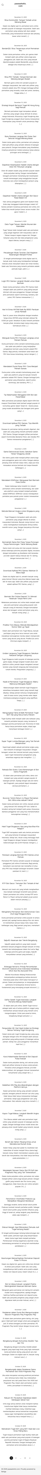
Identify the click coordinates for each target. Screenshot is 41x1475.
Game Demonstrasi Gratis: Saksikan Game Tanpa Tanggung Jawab (20, 453)
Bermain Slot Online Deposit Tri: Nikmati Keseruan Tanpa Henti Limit (20, 597)
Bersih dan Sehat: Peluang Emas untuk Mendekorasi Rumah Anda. (20, 1143)
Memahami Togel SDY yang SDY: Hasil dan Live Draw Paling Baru (20, 1430)
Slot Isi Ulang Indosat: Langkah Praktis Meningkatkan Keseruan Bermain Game (20, 1285)
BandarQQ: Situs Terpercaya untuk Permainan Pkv (20, 50)
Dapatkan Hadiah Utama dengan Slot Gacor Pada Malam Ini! (20, 197)
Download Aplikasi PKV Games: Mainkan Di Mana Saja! (20, 572)
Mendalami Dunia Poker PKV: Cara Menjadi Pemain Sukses (20, 367)
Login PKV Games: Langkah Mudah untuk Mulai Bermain (20, 282)
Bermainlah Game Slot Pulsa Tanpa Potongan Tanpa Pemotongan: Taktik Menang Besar (20, 543)
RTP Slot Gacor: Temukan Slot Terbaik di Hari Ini (20, 884)
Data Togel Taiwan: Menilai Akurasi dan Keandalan (20, 225)
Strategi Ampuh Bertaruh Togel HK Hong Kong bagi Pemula (20, 106)
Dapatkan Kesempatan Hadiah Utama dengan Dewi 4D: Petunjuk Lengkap (20, 166)
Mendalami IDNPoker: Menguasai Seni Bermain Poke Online (20, 481)
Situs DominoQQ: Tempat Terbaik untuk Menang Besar (20, 21)
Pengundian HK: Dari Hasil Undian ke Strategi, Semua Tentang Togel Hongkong (20, 1029)
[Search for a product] (2, 4)
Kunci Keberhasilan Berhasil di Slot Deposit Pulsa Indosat (20, 1058)
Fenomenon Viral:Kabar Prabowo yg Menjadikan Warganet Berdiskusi (20, 1200)
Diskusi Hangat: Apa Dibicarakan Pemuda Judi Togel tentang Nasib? (20, 1228)
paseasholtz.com (20, 4)
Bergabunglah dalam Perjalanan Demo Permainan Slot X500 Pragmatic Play (20, 1370)
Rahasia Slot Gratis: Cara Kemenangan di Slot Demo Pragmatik (20, 771)
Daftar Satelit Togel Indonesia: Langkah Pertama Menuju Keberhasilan (20, 1001)
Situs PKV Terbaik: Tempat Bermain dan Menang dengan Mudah (20, 78)
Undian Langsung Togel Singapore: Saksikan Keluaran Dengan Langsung (20, 654)
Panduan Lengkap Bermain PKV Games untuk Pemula (20, 856)
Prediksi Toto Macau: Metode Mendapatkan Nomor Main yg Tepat (20, 626)
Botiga (3, 1472)
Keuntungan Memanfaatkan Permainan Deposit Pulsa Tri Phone (20, 1259)
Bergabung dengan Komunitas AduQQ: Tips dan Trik (20, 1342)
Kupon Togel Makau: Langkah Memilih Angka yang (20, 1114)
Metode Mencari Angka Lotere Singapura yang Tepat (20, 512)
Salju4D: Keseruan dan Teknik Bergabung (20, 940)
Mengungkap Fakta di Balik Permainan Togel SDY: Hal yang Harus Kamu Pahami (20, 714)
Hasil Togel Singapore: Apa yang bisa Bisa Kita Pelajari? (20, 828)
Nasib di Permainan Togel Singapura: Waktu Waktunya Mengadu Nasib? (20, 683)
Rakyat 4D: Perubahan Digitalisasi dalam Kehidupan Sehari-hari (20, 1399)
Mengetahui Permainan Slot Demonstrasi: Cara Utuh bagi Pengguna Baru (20, 913)
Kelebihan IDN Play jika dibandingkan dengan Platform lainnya (20, 1086)
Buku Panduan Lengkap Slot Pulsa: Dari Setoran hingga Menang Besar (20, 137)
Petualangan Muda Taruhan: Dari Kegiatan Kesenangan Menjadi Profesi (20, 254)
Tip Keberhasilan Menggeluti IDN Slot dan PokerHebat (20, 396)
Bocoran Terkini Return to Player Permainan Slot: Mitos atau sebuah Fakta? (20, 799)
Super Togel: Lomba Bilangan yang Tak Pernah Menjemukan (20, 742)
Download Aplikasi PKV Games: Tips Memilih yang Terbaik (20, 424)
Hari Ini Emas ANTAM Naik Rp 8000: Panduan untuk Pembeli (20, 311)
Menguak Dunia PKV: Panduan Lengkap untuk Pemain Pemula (20, 339)
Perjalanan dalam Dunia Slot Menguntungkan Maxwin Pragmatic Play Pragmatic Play (20, 1313)
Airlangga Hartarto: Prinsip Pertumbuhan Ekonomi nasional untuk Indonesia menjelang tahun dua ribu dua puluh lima (20, 969)
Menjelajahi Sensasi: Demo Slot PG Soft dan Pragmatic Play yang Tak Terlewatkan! (20, 1171)
